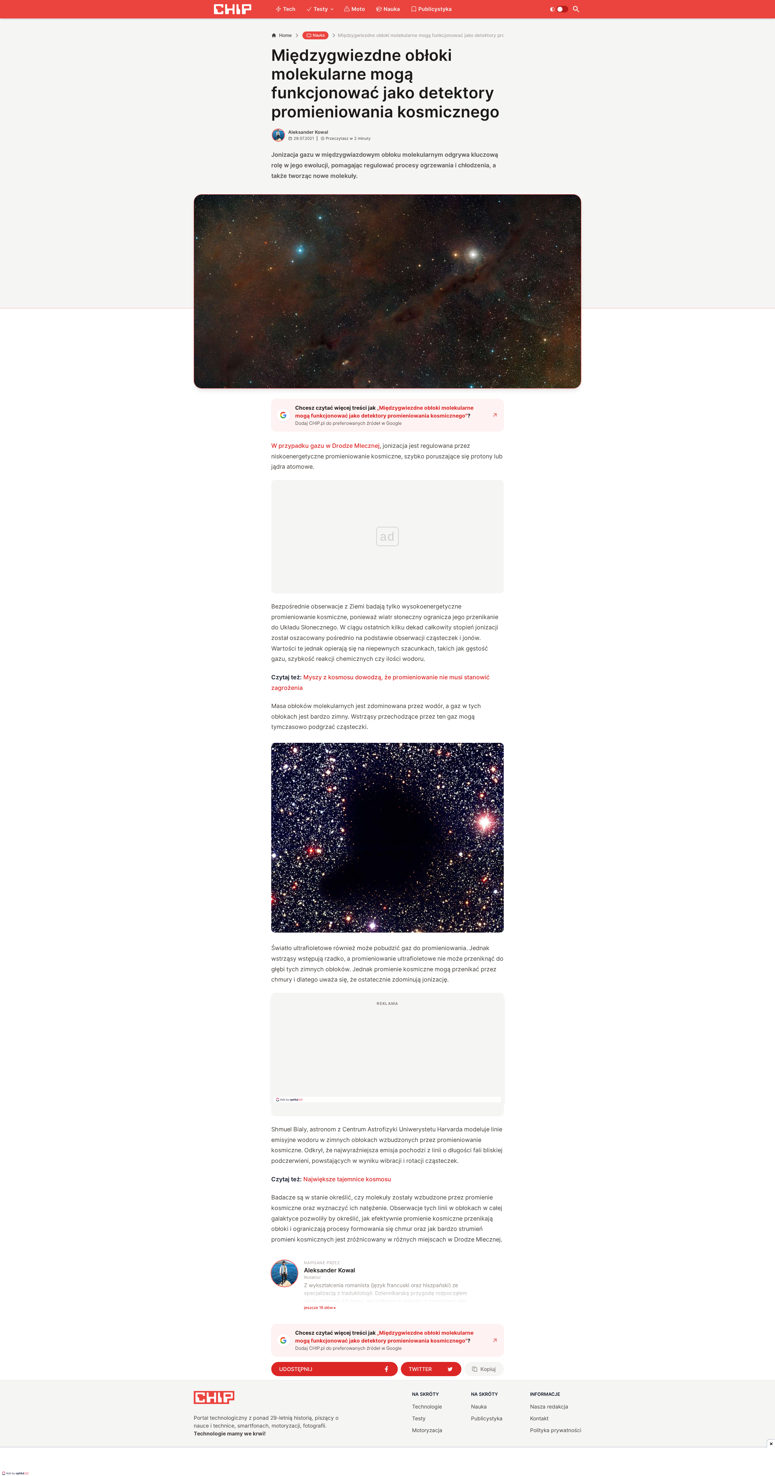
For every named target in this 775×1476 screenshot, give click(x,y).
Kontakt (539, 1418)
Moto (358, 9)
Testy (321, 9)
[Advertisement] (387, 1051)
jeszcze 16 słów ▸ (320, 1307)
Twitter (420, 1369)
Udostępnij (295, 1369)
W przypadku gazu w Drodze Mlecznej (325, 445)
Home (285, 35)
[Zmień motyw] (559, 9)
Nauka (392, 9)
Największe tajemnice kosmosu (347, 1179)
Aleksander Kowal (308, 132)
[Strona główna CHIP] (232, 9)
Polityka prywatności (555, 1430)
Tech (289, 9)
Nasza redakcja (549, 1406)
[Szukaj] (576, 9)
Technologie (427, 1406)
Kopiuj (488, 1369)
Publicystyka (435, 9)
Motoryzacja (427, 1430)
